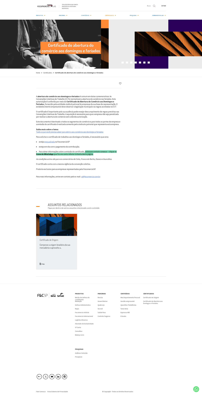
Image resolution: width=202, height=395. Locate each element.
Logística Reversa (81, 320)
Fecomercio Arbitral (82, 312)
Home (38, 73)
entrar (163, 6)
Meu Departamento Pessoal (130, 297)
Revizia (100, 297)
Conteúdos (85, 15)
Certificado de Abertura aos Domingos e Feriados (153, 302)
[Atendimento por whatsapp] (196, 389)
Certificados (109, 15)
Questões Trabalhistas (128, 305)
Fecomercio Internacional (84, 316)
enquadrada (49, 142)
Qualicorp (101, 305)
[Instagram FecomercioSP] (64, 376)
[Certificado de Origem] (56, 225)
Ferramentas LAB (158, 15)
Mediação (78, 301)
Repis (77, 309)
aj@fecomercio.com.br (90, 176)
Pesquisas (133, 15)
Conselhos (78, 331)
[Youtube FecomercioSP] (52, 376)
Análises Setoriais (81, 353)
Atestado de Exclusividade (84, 324)
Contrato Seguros (104, 316)
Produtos (39, 15)
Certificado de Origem (49, 239)
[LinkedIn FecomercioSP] (58, 376)
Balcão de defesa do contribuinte (82, 298)
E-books (123, 316)
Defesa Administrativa (82, 305)
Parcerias (62, 15)
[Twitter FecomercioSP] (45, 376)
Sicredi (100, 309)
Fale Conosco (41, 391)
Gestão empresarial (127, 301)
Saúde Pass (102, 312)
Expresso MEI (125, 312)
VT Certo (78, 327)
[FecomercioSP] (51, 299)
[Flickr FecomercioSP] (39, 376)
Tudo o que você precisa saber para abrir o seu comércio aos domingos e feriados (69, 132)
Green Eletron (102, 301)
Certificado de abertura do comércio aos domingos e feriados (79, 73)
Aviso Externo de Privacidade (57, 391)
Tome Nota (124, 309)
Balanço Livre (79, 335)
